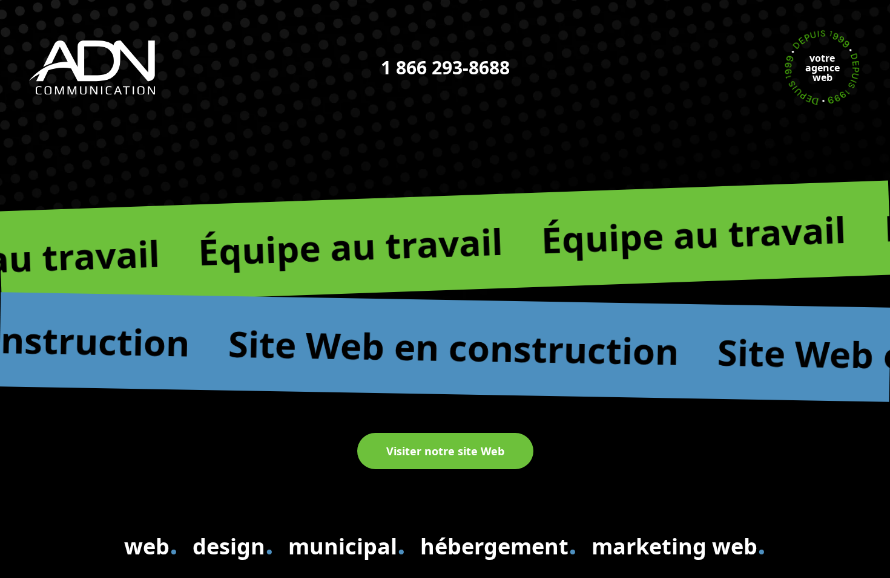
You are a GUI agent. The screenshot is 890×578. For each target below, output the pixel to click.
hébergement (498, 544)
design (233, 544)
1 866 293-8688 (445, 68)
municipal (347, 544)
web (151, 544)
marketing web (679, 544)
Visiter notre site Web (445, 451)
